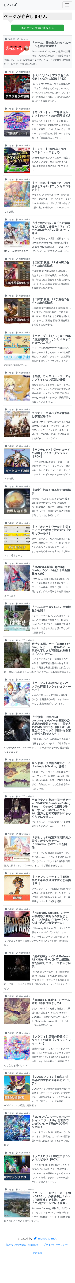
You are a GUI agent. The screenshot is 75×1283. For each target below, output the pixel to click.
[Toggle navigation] (67, 4)
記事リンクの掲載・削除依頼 (22, 1244)
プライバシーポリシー (55, 1244)
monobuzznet (46, 1238)
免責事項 (37, 1252)
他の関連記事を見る (37, 28)
